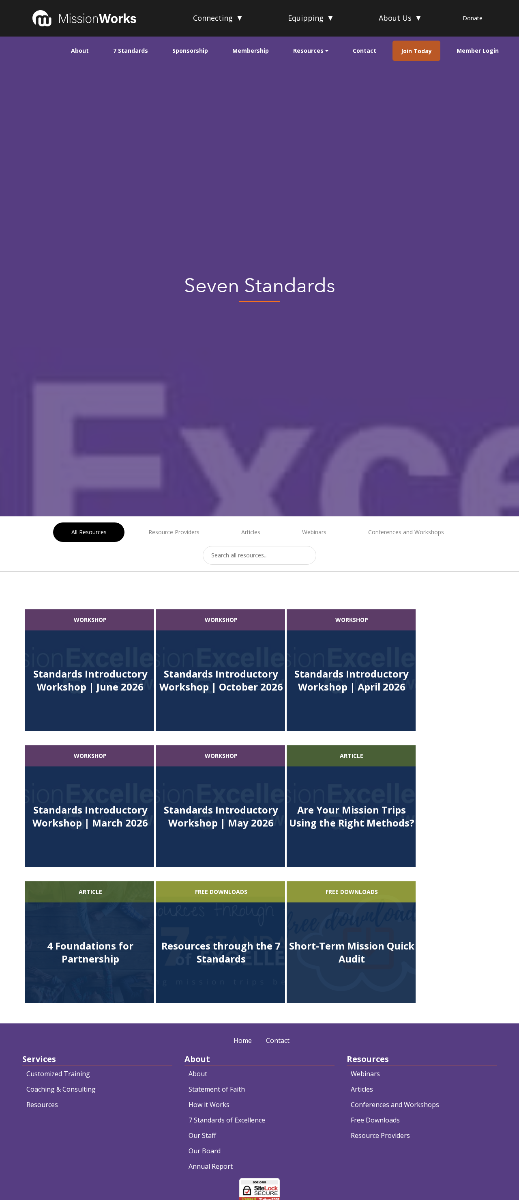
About (80, 50)
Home (243, 1040)
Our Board (205, 1151)
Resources (309, 50)
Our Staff (202, 1135)
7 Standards (130, 50)
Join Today (416, 51)
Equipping (311, 18)
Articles (250, 532)
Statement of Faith (217, 1089)
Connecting (218, 18)
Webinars (314, 532)
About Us (400, 18)
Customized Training (58, 1073)
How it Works (209, 1104)
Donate (473, 18)
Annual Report (211, 1166)
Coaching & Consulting (61, 1089)
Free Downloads (375, 1120)
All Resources (89, 532)
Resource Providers (173, 532)
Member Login (478, 50)
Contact (364, 50)
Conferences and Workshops (406, 532)
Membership (250, 50)
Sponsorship (190, 50)
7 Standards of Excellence (227, 1120)
